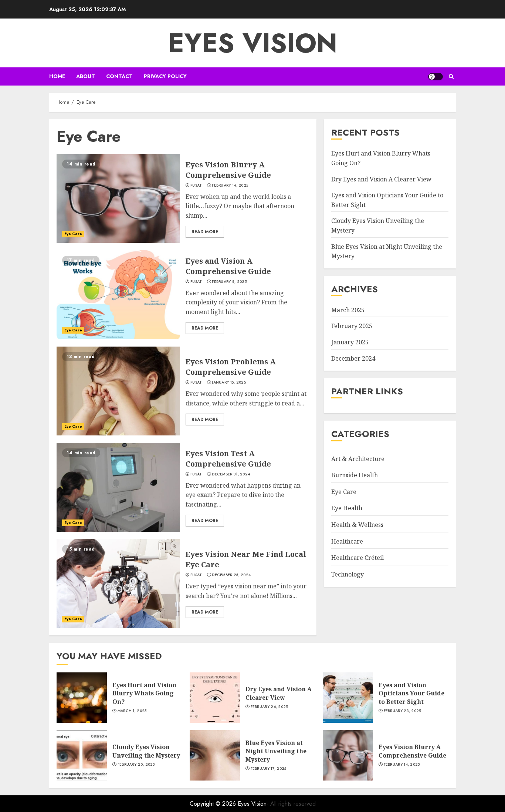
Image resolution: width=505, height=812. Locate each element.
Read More (205, 231)
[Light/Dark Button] (435, 76)
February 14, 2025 (230, 185)
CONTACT (119, 76)
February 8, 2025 (229, 281)
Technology (347, 574)
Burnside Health (354, 475)
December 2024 (353, 358)
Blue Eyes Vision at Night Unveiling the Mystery (275, 751)
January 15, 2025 (229, 382)
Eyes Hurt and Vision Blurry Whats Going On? (144, 693)
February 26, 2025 (269, 706)
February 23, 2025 (402, 711)
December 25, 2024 (231, 575)
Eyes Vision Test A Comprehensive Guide (228, 458)
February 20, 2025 (136, 764)
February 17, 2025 (269, 768)
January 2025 (350, 342)
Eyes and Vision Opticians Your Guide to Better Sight (411, 693)
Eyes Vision (252, 43)
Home (57, 76)
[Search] (451, 76)
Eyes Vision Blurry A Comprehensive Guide (228, 170)
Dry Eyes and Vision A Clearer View (381, 179)
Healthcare (347, 541)
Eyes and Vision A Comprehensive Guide (228, 266)
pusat (196, 185)
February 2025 (351, 326)
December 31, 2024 (231, 474)
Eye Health (346, 508)
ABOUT (85, 76)
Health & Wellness (357, 525)
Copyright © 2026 (214, 803)
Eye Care (73, 234)
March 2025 (348, 310)
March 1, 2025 (132, 711)
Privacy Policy (165, 76)
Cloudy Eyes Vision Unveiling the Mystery (146, 751)
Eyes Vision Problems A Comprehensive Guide (231, 367)
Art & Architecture (357, 458)
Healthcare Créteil (357, 558)
